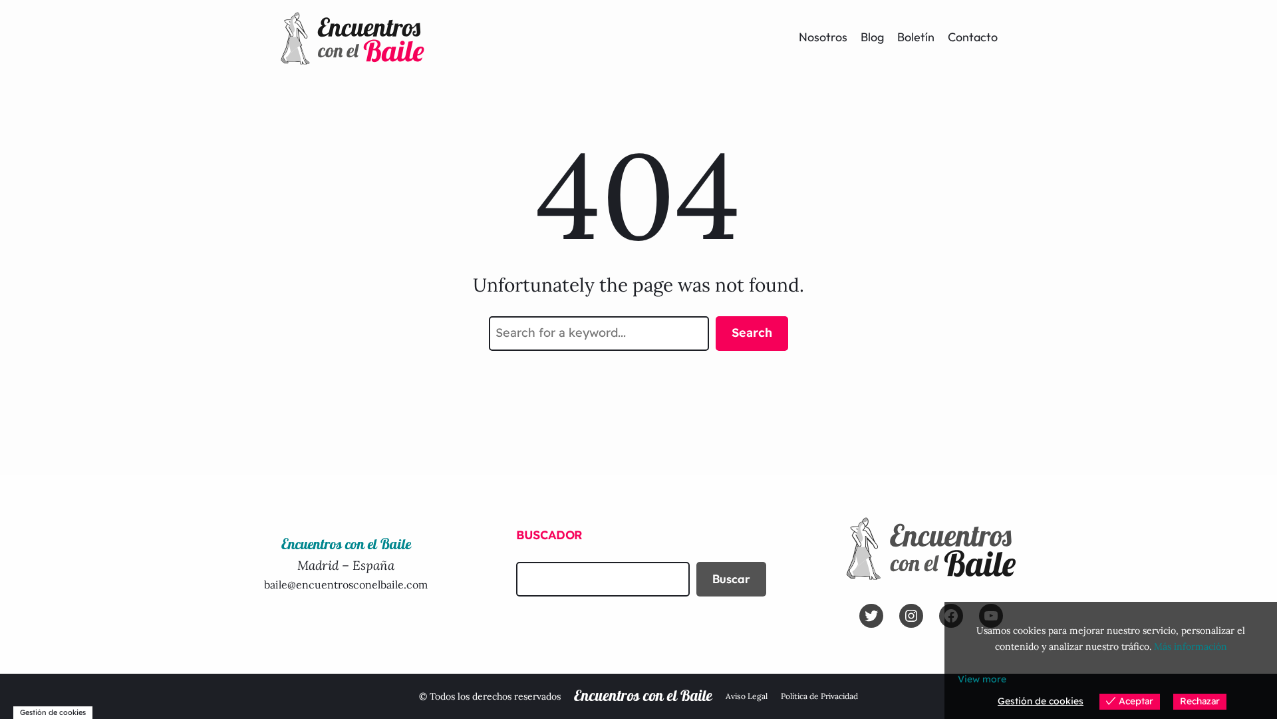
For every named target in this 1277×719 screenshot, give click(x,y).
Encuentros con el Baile (643, 696)
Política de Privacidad (819, 696)
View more (982, 679)
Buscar (731, 579)
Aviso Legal (747, 696)
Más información (1190, 646)
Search (752, 332)
